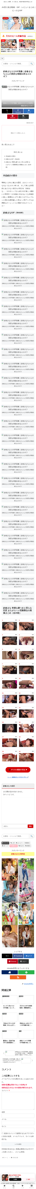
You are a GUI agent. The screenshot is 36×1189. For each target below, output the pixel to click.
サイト (4, 1126)
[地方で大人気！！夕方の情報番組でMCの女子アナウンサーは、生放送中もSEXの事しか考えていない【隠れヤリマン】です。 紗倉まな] (26, 913)
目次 (15, 152)
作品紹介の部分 (11, 156)
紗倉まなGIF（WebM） (13, 159)
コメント (6, 1090)
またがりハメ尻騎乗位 (24, 843)
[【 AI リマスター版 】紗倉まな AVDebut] (10, 913)
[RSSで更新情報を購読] (18, 977)
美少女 (22, 846)
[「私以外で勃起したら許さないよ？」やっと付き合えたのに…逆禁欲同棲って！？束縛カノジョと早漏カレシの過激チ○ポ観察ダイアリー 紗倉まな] (26, 891)
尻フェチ (6, 846)
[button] (23, 116)
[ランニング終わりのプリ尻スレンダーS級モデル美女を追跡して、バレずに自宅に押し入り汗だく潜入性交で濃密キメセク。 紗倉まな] (26, 869)
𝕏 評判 (15, 1179)
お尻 (13, 843)
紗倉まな (14, 846)
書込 (30, 826)
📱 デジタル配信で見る (18, 769)
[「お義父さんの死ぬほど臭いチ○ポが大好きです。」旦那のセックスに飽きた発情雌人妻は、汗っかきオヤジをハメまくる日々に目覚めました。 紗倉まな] (10, 891)
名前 (3, 1112)
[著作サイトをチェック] (10, 972)
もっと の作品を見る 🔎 (18, 777)
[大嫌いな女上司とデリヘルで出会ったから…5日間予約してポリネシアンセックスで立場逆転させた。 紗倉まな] (26, 936)
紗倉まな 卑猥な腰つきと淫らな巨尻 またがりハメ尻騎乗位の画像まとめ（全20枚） (18, 164)
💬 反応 (28, 1179)
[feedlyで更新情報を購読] (26, 972)
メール (4, 1119)
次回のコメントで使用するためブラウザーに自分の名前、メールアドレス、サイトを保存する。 (18, 1136)
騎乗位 (29, 846)
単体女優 (6, 843)
